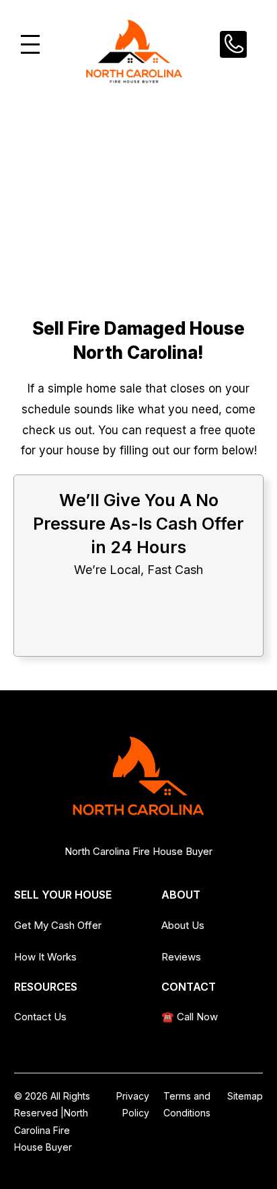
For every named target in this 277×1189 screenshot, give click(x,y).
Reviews (181, 956)
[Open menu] (30, 44)
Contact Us (40, 1016)
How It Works (45, 956)
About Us (182, 925)
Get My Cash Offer (58, 925)
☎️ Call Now (189, 1016)
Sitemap (245, 1096)
